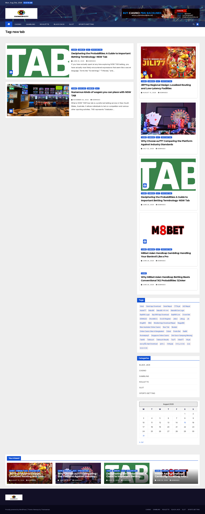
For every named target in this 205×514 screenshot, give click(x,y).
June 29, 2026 (79, 61)
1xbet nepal (167, 306)
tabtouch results (163, 340)
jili (188, 319)
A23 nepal (186, 306)
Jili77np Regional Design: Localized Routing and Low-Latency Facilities (26, 476)
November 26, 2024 (81, 100)
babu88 (151, 310)
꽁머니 (162, 344)
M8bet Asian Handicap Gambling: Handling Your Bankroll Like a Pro (170, 476)
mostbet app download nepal (164, 323)
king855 (143, 323)
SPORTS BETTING (86, 24)
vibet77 (181, 340)
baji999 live (175, 315)
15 (185, 422)
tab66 (142, 340)
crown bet (186, 315)
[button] (194, 24)
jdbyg (182, 319)
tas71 (173, 340)
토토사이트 (143, 348)
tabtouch (150, 340)
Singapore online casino (160, 335)
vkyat (188, 340)
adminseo (92, 61)
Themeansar (45, 509)
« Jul (141, 442)
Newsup (36, 509)
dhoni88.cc (153, 319)
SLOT (71, 24)
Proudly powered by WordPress (16, 509)
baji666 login (145, 315)
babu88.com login (177, 310)
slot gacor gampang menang (181, 335)
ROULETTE (44, 24)
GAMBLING (30, 24)
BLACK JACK (59, 24)
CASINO (18, 24)
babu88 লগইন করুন (162, 310)
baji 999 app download (160, 315)
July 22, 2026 (148, 148)
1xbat (142, 306)
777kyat (177, 306)
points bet (176, 331)
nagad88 (181, 323)
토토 (188, 344)
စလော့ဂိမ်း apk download (148, 344)
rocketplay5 (144, 335)
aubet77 (143, 310)
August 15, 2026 (150, 92)
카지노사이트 (180, 344)
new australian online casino (150, 327)
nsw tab (166, 327)
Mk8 (149, 323)
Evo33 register (165, 319)
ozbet (168, 331)
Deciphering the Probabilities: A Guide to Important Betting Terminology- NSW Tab (126, 476)
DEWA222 (143, 319)
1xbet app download (153, 306)
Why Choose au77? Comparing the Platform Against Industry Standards (77, 476)
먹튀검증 (170, 344)
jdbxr (175, 319)
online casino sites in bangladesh (152, 331)
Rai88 (185, 331)
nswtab (174, 327)
